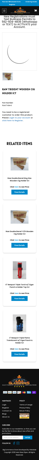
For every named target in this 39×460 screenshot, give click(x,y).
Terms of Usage (26, 405)
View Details (19, 192)
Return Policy (25, 411)
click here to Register (12, 120)
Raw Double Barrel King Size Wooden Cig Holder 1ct (19, 179)
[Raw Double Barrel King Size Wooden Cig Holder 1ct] (19, 164)
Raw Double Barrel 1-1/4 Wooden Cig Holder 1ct (19, 232)
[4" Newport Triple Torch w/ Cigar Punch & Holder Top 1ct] (19, 270)
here (17, 187)
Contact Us (6, 411)
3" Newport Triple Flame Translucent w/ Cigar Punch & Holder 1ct (19, 340)
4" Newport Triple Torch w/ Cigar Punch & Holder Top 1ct (19, 285)
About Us (6, 417)
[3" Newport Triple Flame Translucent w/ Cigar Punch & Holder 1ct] (19, 323)
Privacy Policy (25, 408)
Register (12, 4)
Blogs (4, 414)
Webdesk (32, 450)
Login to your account (19, 118)
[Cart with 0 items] (35, 11)
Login (4, 405)
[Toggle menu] (4, 11)
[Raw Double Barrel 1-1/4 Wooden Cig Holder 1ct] (19, 217)
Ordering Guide (31, 2)
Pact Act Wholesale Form (11, 2)
